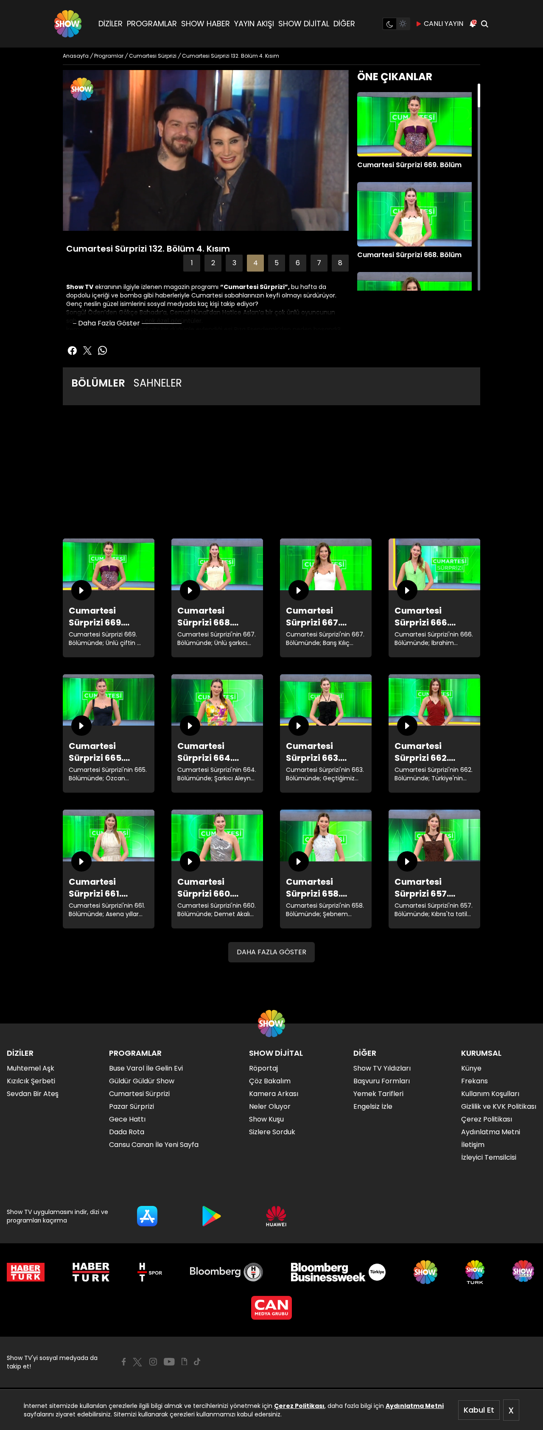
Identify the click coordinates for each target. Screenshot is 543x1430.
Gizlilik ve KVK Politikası (498, 1106)
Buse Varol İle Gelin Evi (146, 1068)
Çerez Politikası (299, 1406)
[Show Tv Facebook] (124, 1362)
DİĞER (344, 23)
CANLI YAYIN (443, 23)
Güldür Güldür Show (141, 1081)
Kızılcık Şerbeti (31, 1081)
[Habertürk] (26, 1272)
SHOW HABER (205, 23)
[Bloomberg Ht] (226, 1272)
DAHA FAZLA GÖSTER (271, 952)
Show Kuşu (266, 1119)
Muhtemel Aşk (30, 1068)
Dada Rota (126, 1132)
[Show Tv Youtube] (169, 1362)
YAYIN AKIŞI (254, 23)
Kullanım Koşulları (490, 1094)
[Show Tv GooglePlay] (211, 1216)
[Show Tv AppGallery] (276, 1216)
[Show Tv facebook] (72, 350)
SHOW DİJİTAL (303, 23)
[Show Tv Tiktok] (197, 1362)
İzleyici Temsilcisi (488, 1157)
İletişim (472, 1145)
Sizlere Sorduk (272, 1132)
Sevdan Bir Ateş (33, 1094)
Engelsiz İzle (372, 1106)
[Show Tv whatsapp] (103, 350)
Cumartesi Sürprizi (139, 1094)
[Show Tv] (67, 23)
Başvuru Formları (381, 1081)
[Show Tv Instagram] (153, 1362)
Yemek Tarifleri (378, 1094)
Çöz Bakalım (270, 1081)
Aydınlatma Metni (415, 1406)
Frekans (474, 1081)
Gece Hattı (127, 1119)
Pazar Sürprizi (131, 1106)
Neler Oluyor (270, 1106)
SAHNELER (158, 383)
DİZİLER (110, 23)
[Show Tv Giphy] (184, 1362)
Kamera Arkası (273, 1094)
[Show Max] (524, 1272)
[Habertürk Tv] (91, 1272)
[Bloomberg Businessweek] (338, 1272)
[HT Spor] (149, 1272)
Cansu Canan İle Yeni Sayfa (154, 1145)
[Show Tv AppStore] (147, 1216)
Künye (471, 1068)
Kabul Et (479, 1410)
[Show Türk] (474, 1272)
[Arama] (484, 24)
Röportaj (263, 1068)
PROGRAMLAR (152, 23)
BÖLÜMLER (98, 383)
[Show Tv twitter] (87, 350)
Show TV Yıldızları (382, 1068)
